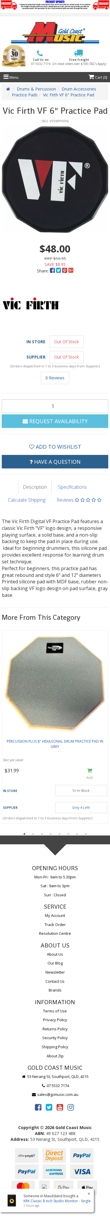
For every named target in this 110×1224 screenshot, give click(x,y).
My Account (55, 915)
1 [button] (24, 834)
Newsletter (55, 972)
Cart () (100, 77)
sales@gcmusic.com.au (57, 1094)
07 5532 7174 (57, 1085)
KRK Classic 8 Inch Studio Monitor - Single (57, 1200)
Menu (13, 77)
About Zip (55, 1056)
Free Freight (79, 62)
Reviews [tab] (66, 500)
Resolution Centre (55, 933)
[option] (55, 179)
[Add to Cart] (89, 774)
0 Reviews (55, 378)
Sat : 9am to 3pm (55, 885)
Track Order (55, 924)
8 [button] (86, 834)
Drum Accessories (79, 89)
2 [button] (33, 834)
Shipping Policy (55, 1046)
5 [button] (59, 834)
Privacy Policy (55, 1019)
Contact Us (55, 981)
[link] (38, 1107)
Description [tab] (35, 487)
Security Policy (55, 1037)
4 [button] (51, 834)
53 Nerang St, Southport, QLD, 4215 (57, 1076)
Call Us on (40, 62)
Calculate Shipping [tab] (26, 500)
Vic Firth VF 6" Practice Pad (68, 95)
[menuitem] (53, 271)
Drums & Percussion (36, 89)
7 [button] (77, 834)
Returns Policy (55, 1029)
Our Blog (55, 963)
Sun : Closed (55, 895)
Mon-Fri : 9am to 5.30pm (55, 877)
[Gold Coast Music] (55, 32)
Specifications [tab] (72, 487)
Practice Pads (25, 95)
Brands (55, 990)
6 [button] (68, 834)
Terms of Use (55, 1011)
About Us (55, 954)
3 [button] (42, 834)
